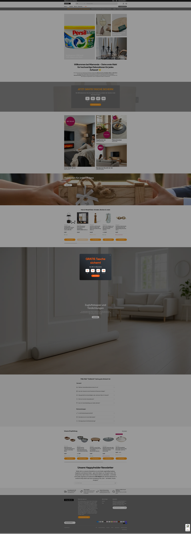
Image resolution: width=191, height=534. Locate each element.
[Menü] (189, 524)
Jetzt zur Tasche (95, 275)
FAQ (116, 0)
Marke (113, 0)
